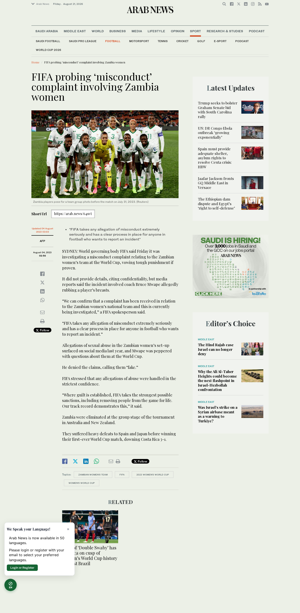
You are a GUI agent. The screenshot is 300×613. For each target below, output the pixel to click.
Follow (44, 330)
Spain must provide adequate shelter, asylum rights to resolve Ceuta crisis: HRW (215, 157)
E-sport (220, 41)
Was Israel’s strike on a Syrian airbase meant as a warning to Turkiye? (217, 414)
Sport (195, 31)
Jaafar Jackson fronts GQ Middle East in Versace (216, 183)
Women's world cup (82, 483)
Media (137, 31)
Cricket (182, 41)
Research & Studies (225, 31)
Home (35, 62)
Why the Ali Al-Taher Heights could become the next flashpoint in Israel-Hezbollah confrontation (217, 380)
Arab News (42, 3)
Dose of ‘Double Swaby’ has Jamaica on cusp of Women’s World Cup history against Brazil (89, 555)
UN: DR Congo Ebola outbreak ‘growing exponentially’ (215, 133)
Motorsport (139, 41)
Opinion (177, 31)
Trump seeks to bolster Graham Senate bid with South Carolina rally (217, 109)
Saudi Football (48, 41)
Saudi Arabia (46, 31)
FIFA (122, 474)
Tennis (163, 41)
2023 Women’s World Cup (152, 474)
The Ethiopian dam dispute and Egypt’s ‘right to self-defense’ (216, 203)
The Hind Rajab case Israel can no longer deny (215, 349)
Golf (201, 41)
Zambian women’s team (93, 474)
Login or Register (22, 567)
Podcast (242, 41)
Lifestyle (156, 31)
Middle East (75, 31)
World (98, 31)
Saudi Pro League (82, 41)
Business (117, 31)
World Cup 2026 (48, 50)
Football (112, 41)
